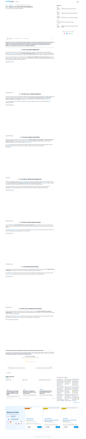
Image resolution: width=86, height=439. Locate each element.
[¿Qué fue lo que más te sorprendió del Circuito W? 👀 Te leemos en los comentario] (68, 382)
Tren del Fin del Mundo (24, 181)
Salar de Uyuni (47, 99)
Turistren (8, 144)
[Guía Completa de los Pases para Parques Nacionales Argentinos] (46, 383)
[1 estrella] (26, 359)
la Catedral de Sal (28, 142)
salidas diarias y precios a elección (13, 229)
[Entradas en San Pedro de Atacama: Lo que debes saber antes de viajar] (30, 383)
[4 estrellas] (32, 359)
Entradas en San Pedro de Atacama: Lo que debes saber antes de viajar (29, 392)
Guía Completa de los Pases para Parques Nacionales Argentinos (46, 392)
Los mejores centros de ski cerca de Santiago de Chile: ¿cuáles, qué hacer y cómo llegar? (12, 392)
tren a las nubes (12, 53)
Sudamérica (9, 372)
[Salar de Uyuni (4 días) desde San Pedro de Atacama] (52, 418)
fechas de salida (10, 274)
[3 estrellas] (30, 359)
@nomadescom (77, 402)
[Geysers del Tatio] (34, 418)
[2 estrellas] (28, 359)
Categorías (17, 1)
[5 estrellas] (33, 359)
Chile (7, 389)
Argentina (41, 389)
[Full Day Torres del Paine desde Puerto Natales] (70, 418)
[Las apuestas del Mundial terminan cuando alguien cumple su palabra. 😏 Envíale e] (76, 390)
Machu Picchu (17, 316)
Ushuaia (43, 182)
